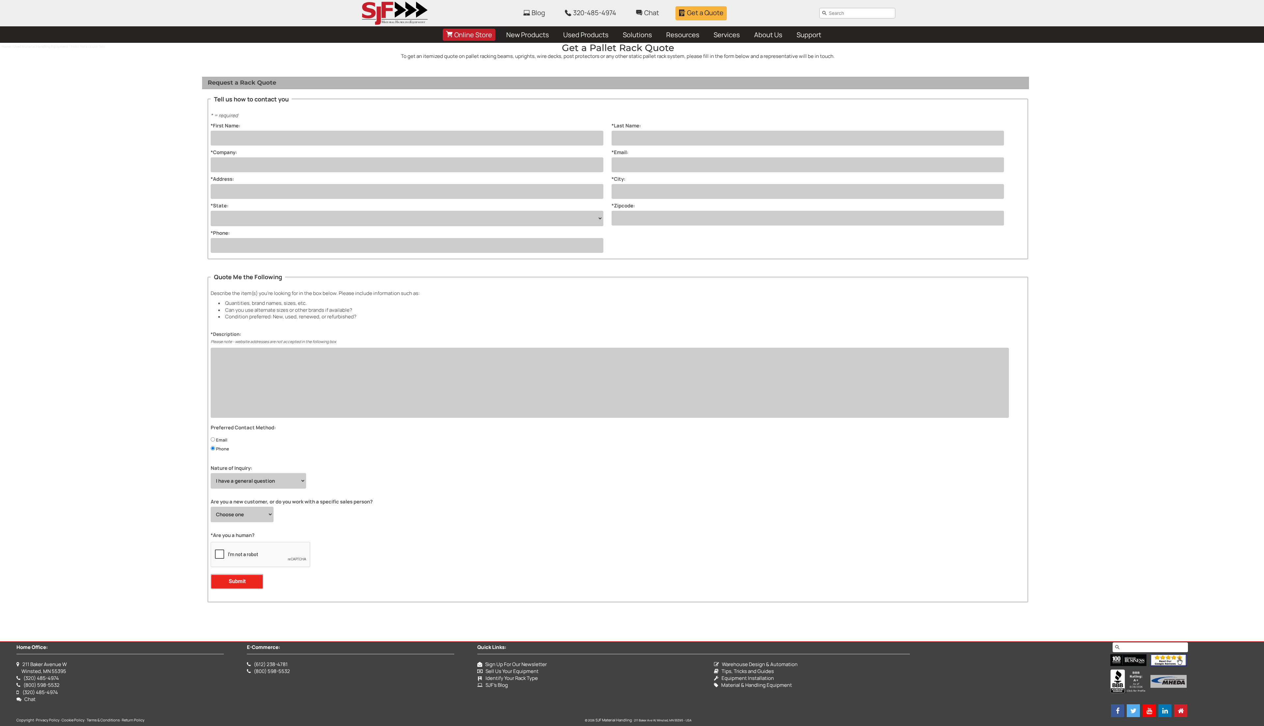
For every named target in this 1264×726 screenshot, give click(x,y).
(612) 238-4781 (271, 664)
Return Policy (133, 719)
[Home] (1180, 711)
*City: (618, 178)
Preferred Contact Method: (243, 427)
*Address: (222, 178)
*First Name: (225, 125)
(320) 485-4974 (41, 678)
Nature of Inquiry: (231, 468)
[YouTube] (1149, 711)
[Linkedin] (1165, 711)
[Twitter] (1133, 711)
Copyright (25, 719)
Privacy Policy (48, 719)
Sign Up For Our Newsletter (514, 664)
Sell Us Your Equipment (511, 671)
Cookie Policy (73, 719)
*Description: (226, 334)
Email (221, 440)
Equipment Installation (746, 678)
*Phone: (220, 232)
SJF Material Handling (613, 719)
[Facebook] (1117, 711)
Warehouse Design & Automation (758, 664)
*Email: (620, 152)
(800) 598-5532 (41, 685)
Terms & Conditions (103, 719)
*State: (219, 205)
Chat (28, 699)
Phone (222, 449)
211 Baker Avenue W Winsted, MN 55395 (41, 668)
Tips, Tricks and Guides (746, 671)
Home (6, 46)
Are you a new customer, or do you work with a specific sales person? (292, 501)
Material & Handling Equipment (755, 685)
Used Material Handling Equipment (40, 46)
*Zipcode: (623, 205)
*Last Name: (626, 125)
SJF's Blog (495, 685)
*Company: (224, 152)
